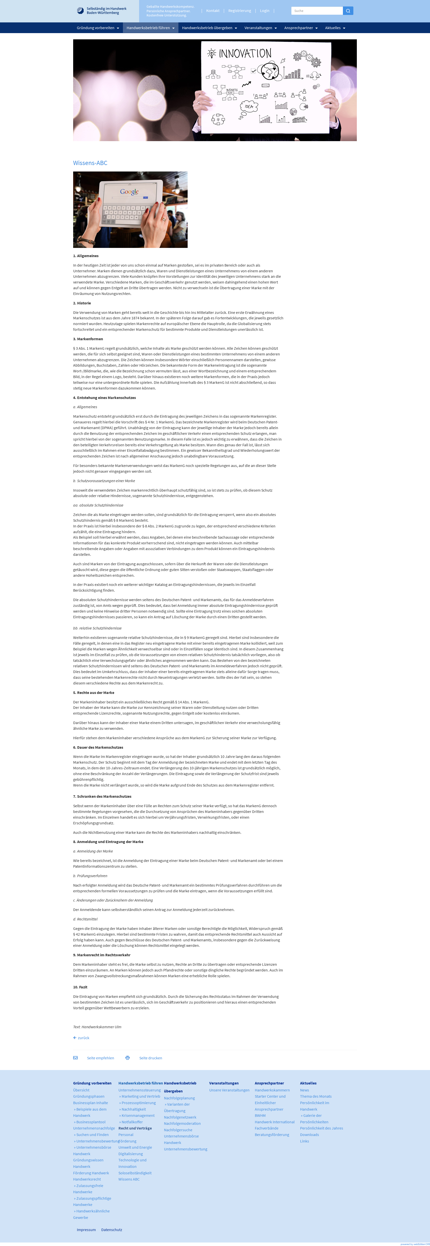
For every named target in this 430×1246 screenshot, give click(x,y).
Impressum (79, 1229)
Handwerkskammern (272, 1089)
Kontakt (212, 10)
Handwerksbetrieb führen (148, 27)
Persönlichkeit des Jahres (321, 1128)
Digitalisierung (130, 1153)
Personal (125, 1134)
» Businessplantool (89, 1121)
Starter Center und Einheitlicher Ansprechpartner (270, 1102)
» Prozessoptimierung (137, 1102)
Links (304, 1140)
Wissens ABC (129, 1179)
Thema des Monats (316, 1096)
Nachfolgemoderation (182, 1123)
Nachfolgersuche (178, 1129)
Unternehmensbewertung (185, 1148)
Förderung (127, 1140)
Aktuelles (333, 27)
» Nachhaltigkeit (132, 1109)
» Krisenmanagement (136, 1115)
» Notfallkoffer (130, 1121)
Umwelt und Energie (135, 1147)
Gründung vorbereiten (95, 27)
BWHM (260, 1115)
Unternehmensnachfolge (94, 1128)
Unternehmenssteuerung (139, 1089)
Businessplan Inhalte (90, 1102)
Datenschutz (109, 1229)
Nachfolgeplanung (179, 1097)
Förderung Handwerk (91, 1172)
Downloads (309, 1134)
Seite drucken (150, 1057)
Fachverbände (266, 1128)
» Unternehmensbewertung (96, 1140)
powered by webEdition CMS (415, 1244)
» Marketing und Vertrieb (139, 1096)
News (304, 1089)
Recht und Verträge (135, 1128)
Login (264, 10)
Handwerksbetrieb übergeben (207, 27)
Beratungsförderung (272, 1134)
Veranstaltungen (258, 27)
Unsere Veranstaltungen (229, 1089)
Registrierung (239, 10)
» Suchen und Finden (91, 1134)
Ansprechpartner (298, 27)
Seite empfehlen (100, 1057)
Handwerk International (275, 1121)
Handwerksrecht (87, 1179)
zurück (83, 1037)
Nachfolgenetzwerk (180, 1117)
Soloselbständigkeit (135, 1172)
